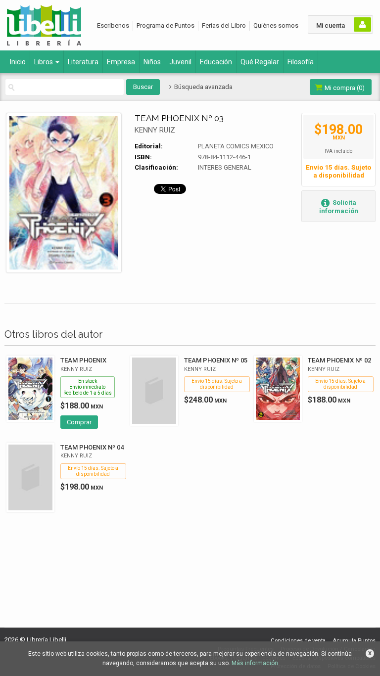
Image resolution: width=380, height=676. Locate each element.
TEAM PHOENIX (83, 360)
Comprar (79, 422)
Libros (44, 62)
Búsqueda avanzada (202, 87)
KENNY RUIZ (155, 130)
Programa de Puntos (165, 25)
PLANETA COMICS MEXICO (236, 146)
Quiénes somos (275, 25)
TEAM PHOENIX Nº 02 (339, 360)
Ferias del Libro (224, 25)
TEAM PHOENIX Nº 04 (92, 447)
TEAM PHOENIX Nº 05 (215, 360)
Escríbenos (113, 25)
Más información (255, 663)
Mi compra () (344, 87)
